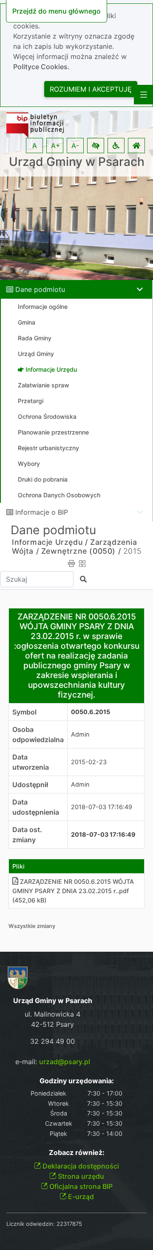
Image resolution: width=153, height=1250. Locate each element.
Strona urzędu (80, 1176)
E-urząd (80, 1196)
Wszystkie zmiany (31, 926)
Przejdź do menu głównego (56, 11)
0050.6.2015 (90, 711)
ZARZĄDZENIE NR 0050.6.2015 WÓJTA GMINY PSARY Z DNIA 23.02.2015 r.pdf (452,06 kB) (73, 890)
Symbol (24, 712)
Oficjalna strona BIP (80, 1186)
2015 (132, 551)
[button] (95, 145)
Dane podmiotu (40, 289)
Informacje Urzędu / (50, 542)
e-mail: (52, 1061)
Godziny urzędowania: (77, 1081)
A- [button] (75, 145)
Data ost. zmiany (27, 834)
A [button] (34, 145)
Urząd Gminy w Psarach (76, 162)
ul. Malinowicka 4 (52, 1014)
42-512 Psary (52, 1024)
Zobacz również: (77, 1153)
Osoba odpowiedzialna (38, 734)
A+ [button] (55, 145)
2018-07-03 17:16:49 (101, 806)
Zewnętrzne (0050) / (81, 551)
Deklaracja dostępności (80, 1166)
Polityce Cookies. (41, 66)
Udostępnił (30, 784)
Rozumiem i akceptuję (91, 89)
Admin (80, 734)
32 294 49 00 (52, 1041)
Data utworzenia (30, 762)
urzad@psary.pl (64, 1061)
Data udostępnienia (35, 807)
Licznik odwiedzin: (30, 1223)
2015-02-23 (89, 761)
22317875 (69, 1223)
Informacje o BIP (41, 512)
